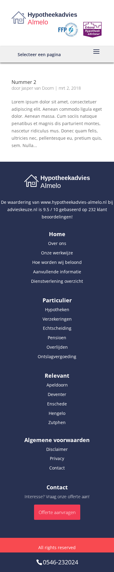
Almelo (38, 22)
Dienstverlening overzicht (57, 281)
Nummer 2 (24, 82)
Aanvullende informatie (57, 272)
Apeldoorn (57, 385)
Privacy (57, 458)
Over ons (57, 243)
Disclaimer (57, 449)
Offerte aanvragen (57, 512)
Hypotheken (57, 309)
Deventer (57, 394)
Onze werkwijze (57, 253)
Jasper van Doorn (38, 88)
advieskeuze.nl (22, 209)
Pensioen (57, 337)
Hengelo (57, 413)
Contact (57, 468)
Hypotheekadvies (52, 14)
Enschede (57, 404)
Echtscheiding (57, 328)
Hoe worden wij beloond (57, 262)
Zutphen (57, 422)
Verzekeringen (57, 319)
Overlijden (57, 347)
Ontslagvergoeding (57, 356)
